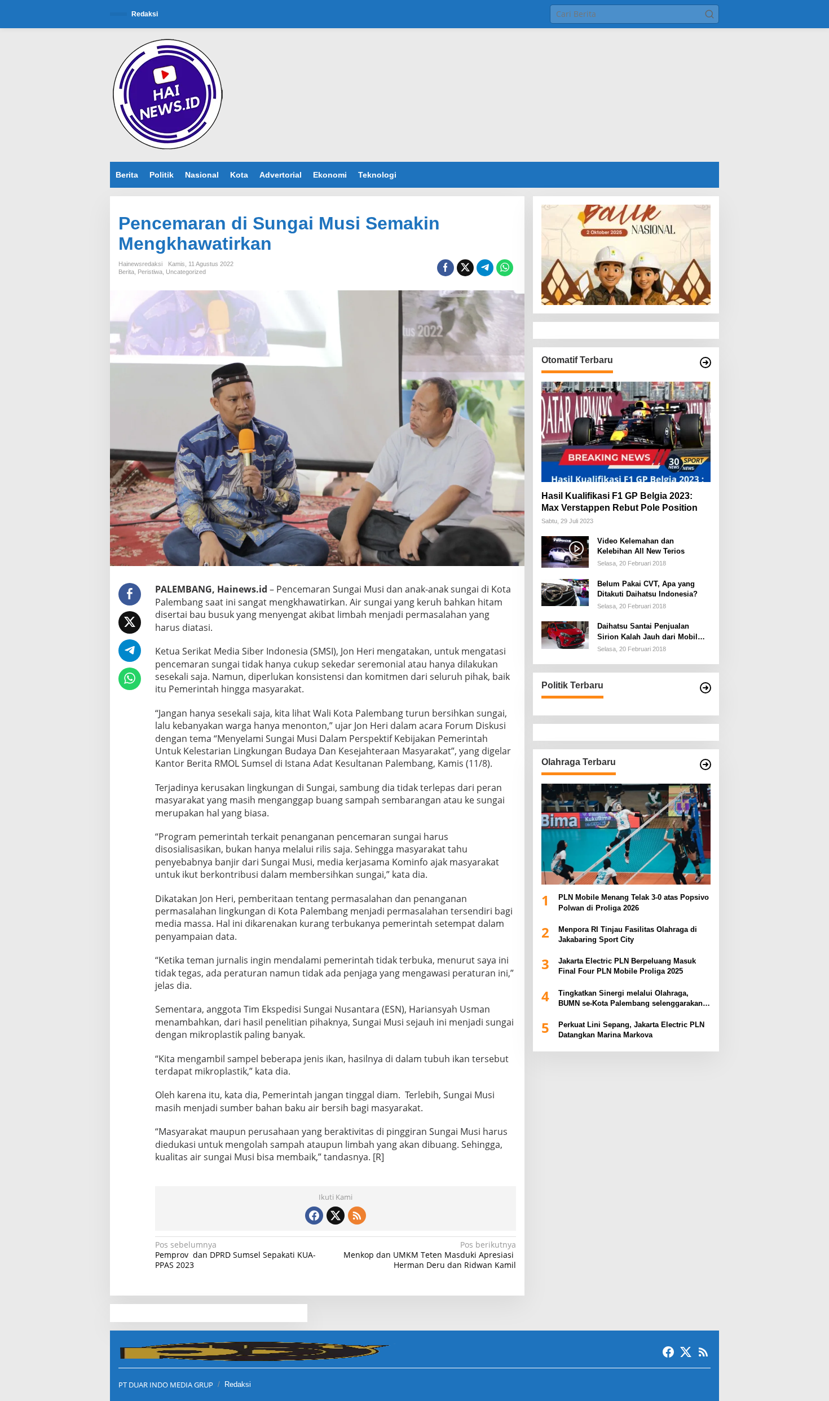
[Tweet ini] (465, 267)
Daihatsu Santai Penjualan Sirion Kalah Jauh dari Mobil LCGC (647, 632)
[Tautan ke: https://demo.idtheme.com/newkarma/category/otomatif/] (705, 362)
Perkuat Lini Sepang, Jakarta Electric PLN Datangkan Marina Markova (631, 1029)
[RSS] (357, 1215)
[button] (709, 14)
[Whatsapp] (504, 267)
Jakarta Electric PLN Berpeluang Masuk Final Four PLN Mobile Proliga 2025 (627, 966)
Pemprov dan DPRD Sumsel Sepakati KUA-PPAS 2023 (235, 1255)
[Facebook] (314, 1215)
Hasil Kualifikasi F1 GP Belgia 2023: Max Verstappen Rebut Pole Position (619, 501)
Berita (126, 271)
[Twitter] (336, 1215)
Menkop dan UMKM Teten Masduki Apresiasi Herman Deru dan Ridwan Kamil (429, 1255)
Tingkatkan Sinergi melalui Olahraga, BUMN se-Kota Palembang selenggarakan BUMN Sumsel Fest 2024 (630, 999)
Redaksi (237, 1384)
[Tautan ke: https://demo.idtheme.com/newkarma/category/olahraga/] (705, 764)
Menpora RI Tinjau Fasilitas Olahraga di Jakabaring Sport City (627, 934)
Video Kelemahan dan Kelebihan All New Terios (641, 546)
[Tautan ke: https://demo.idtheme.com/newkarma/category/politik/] (705, 688)
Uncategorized (186, 271)
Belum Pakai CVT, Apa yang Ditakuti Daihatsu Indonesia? (647, 589)
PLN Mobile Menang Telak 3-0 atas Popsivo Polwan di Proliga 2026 (633, 903)
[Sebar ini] (445, 267)
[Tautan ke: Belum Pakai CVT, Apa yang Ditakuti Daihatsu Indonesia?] (565, 591)
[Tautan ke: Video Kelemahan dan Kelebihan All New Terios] (565, 551)
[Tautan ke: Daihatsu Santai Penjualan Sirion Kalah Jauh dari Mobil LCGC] (565, 634)
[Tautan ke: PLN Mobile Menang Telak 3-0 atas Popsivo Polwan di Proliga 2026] (626, 834)
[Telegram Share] (485, 267)
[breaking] (170, 94)
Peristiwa (150, 271)
